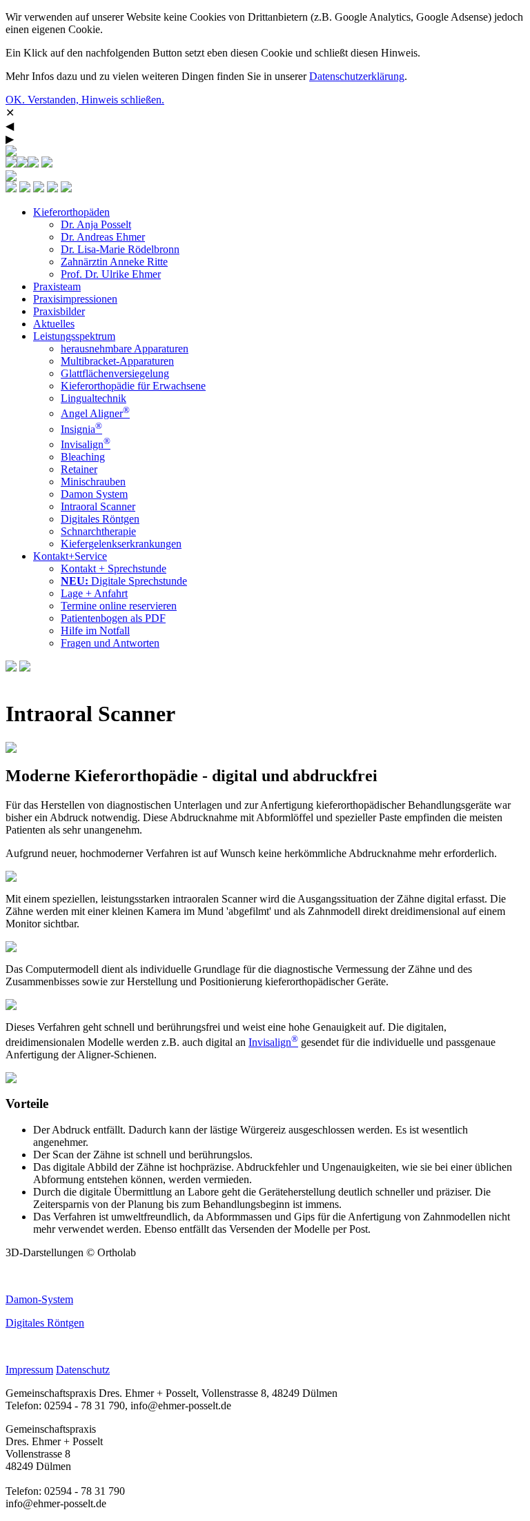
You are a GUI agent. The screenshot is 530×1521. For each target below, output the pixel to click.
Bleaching (83, 457)
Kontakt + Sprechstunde (113, 568)
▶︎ (10, 139)
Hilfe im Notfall (95, 630)
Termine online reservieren (119, 606)
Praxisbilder (59, 311)
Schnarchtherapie (98, 531)
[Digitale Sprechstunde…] (22, 164)
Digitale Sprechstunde (124, 581)
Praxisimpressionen (75, 299)
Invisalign (85, 444)
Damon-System (39, 1299)
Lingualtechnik (93, 398)
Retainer (79, 469)
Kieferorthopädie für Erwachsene (133, 386)
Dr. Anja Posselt (96, 224)
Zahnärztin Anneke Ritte (114, 262)
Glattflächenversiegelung (115, 373)
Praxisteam (57, 286)
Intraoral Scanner (98, 506)
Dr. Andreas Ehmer (103, 237)
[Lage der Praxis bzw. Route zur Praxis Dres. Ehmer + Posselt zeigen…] (38, 188)
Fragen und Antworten (110, 643)
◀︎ (10, 126)
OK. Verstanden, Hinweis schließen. (85, 99)
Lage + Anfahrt (94, 593)
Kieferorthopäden (71, 212)
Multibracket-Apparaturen (117, 361)
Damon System (94, 494)
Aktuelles (54, 324)
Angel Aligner (95, 413)
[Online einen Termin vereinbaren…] (11, 164)
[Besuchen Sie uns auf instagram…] (46, 164)
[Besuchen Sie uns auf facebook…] (33, 164)
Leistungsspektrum (74, 336)
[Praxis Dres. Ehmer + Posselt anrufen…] (11, 188)
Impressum (29, 1370)
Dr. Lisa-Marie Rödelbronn (120, 249)
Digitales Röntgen (100, 519)
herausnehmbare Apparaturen (124, 348)
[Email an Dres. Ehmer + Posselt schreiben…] (24, 188)
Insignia (81, 429)
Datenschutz (83, 1370)
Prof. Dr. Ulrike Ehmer (111, 274)
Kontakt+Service (70, 556)
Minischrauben (93, 481)
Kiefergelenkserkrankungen (121, 544)
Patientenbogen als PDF (113, 618)
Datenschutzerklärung (356, 76)
